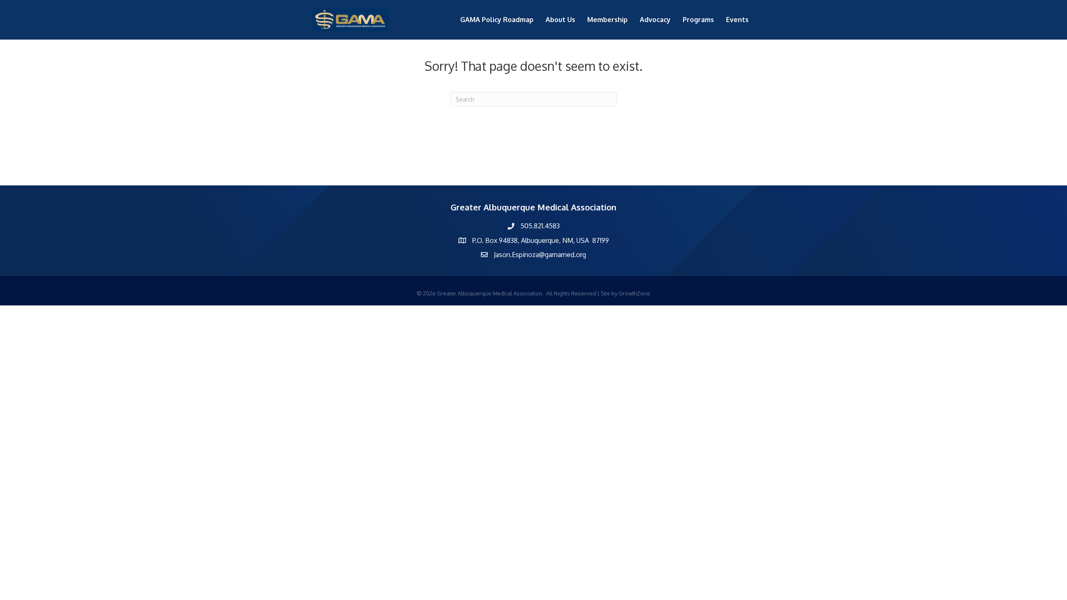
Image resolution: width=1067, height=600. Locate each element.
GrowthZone (634, 293)
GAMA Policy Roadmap (497, 19)
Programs (698, 19)
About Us (560, 19)
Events (737, 19)
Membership (607, 19)
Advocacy (655, 19)
